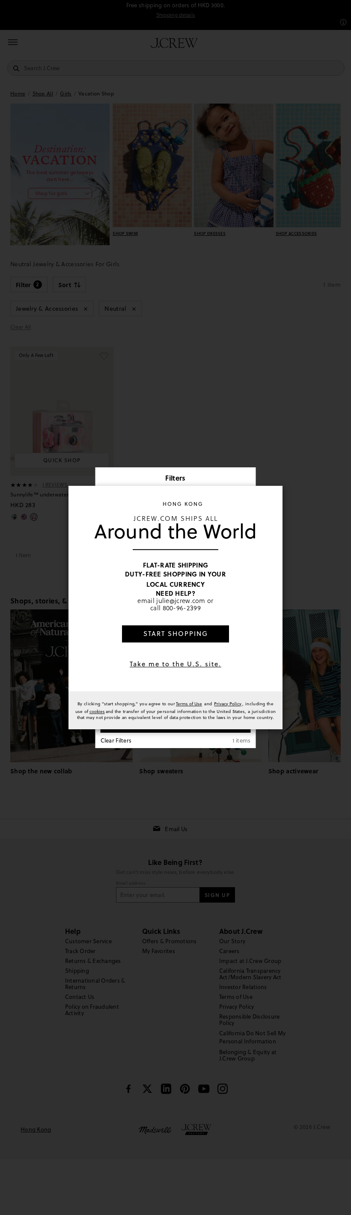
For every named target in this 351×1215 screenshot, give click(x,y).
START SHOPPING (175, 633)
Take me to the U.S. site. (175, 663)
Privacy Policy (227, 704)
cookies (97, 711)
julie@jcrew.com (180, 600)
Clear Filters (116, 740)
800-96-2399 (182, 608)
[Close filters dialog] (246, 479)
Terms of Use (189, 704)
